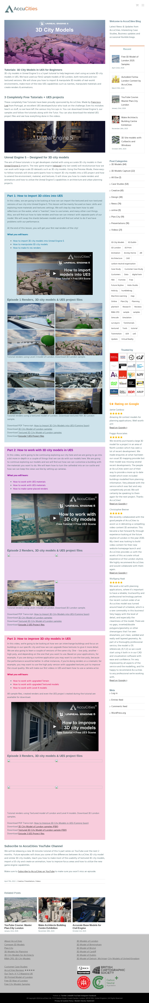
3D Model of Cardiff (86, 952)
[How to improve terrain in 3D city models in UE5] (78, 761)
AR (141, 253)
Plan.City (124, 301)
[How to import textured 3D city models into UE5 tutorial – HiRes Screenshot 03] (78, 390)
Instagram (84, 995)
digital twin (137, 274)
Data (126, 274)
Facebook (92, 995)
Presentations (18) (120, 223)
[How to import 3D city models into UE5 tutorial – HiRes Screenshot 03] (31, 331)
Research (127, 307)
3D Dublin (132, 242)
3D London (116, 247)
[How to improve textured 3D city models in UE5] (31, 761)
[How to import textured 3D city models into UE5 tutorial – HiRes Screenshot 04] (31, 363)
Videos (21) (116, 230)
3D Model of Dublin (86, 955)
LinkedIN (70, 995)
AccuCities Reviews (14, 970)
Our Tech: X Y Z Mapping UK (18, 974)
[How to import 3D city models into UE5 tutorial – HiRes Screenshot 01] (31, 305)
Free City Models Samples (17, 984)
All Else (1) (116, 177)
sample (126, 312)
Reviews (138, 307)
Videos (38, 881)
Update (114, 339)
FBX (113, 280)
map (132, 296)
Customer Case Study (134, 269)
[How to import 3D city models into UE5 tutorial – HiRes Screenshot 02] (78, 305)
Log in (114, 693)
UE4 (127, 333)
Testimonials (129, 323)
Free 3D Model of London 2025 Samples (129, 60)
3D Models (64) (118, 164)
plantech (115, 307)
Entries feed (117, 700)
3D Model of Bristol (86, 948)
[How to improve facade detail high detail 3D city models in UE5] (78, 787)
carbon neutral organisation (123, 263)
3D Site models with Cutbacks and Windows (131, 141)
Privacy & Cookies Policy (64, 1001)
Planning (136, 301)
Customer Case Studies (16, 967)
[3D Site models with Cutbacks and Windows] (115, 138)
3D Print (128, 247)
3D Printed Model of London (18, 977)
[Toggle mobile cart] (137, 5)
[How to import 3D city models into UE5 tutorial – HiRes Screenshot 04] (78, 331)
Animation (115, 253)
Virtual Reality (127, 339)
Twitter (63, 995)
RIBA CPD (115, 312)
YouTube (77, 995)
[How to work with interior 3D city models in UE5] (31, 555)
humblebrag (126, 290)
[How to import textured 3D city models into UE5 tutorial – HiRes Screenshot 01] (78, 363)
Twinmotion (116, 333)
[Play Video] (55, 273)
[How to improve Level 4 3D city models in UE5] (31, 787)
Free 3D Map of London (16, 981)
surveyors (115, 323)
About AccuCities (13, 941)
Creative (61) (117, 190)
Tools (125, 328)
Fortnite (121, 280)
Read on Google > (118, 680)
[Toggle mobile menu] (143, 5)
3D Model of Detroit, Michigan (92, 959)
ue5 (134, 333)
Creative (20, 881)
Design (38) (117, 197)
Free (131, 280)
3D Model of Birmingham (89, 945)
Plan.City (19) (117, 217)
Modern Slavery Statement (84, 1001)
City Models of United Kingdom (123, 959)
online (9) (116, 210)
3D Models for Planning (16, 952)
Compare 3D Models (14, 945)
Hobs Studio (132, 285)
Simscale (115, 317)
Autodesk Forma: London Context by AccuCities (131, 81)
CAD (128, 258)
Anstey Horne (130, 253)
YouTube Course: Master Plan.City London (129, 101)
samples (136, 312)
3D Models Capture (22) (123, 171)
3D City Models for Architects (19, 955)
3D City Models (117, 242)
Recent (127, 49)
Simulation (127, 317)
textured (115, 328)
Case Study (116, 269)
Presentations (29, 881)
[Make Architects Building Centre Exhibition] (54, 899)
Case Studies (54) (120, 184)
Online (114, 301)
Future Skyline (117, 285)
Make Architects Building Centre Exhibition (129, 121)
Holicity (114, 290)
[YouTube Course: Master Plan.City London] (20, 899)
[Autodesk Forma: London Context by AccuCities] (115, 77)
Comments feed (119, 706)
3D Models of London (87, 941)
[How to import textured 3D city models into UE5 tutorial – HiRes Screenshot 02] (31, 390)
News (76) (116, 204)
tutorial (134, 328)
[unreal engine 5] (54, 122)
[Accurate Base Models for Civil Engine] (89, 899)
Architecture (116, 258)
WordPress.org (118, 713)
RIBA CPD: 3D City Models (17, 959)
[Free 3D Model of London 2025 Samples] (115, 57)
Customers (115, 274)
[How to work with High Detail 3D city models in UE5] (78, 582)
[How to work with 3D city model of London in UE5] (31, 582)
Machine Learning (119, 296)
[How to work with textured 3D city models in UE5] (78, 555)
